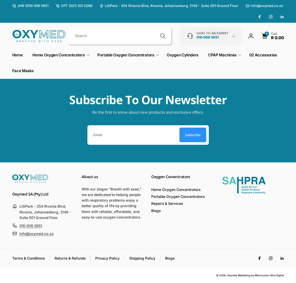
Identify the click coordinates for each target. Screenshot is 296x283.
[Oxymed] (30, 181)
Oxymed (232, 275)
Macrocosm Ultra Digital (269, 275)
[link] (30, 6)
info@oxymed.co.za (36, 234)
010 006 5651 (30, 226)
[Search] (163, 36)
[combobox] (119, 36)
